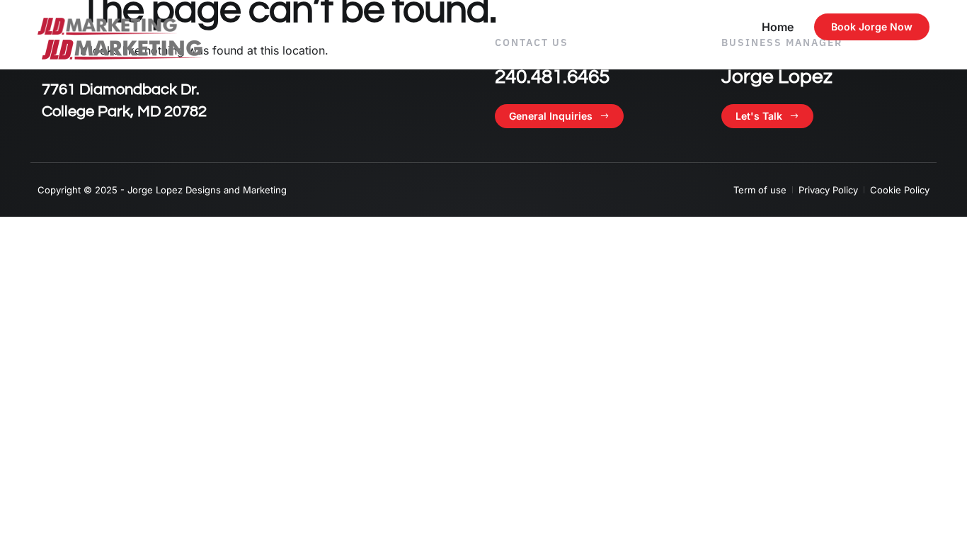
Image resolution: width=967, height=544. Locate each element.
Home (778, 27)
